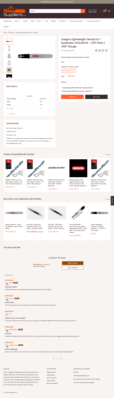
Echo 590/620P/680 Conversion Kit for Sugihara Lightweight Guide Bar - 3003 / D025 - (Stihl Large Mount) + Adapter (78, 228)
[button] (59, 358)
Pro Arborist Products (93, 21)
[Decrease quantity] (70, 82)
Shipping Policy (51, 372)
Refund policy (51, 375)
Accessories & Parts (76, 21)
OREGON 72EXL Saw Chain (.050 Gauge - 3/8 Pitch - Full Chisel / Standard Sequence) (13, 181)
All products (11, 32)
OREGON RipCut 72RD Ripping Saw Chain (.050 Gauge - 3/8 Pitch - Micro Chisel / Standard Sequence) (77, 182)
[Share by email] (106, 50)
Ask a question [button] (73, 267)
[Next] (110, 174)
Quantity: (64, 82)
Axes (46, 21)
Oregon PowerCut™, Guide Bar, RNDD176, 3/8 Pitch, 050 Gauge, (13, 226)
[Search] (83, 11)
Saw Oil (25, 21)
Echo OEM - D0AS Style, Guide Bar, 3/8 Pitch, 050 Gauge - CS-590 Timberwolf (56, 226)
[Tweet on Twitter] (103, 50)
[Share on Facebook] (96, 50)
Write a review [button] (72, 263)
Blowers (53, 21)
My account (92, 12)
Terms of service (51, 377)
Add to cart (72, 97)
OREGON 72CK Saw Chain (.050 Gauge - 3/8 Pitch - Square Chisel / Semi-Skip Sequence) (99, 182)
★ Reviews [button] (112, 200)
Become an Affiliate (52, 383)
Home (5, 32)
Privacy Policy (51, 380)
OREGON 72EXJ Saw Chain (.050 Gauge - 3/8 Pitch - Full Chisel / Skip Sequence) (35, 181)
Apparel (6, 26)
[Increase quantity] (79, 82)
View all (108, 154)
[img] (9, 280)
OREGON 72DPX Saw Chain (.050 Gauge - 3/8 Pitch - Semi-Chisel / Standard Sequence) (56, 182)
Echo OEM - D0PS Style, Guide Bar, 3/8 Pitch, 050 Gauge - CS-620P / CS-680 (34, 226)
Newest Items (8, 21)
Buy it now (96, 97)
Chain (32, 21)
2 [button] (56, 358)
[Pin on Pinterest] (99, 50)
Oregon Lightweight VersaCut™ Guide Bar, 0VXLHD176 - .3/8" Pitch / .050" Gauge (98, 227)
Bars (38, 21)
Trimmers (62, 21)
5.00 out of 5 (46, 264)
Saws (16, 21)
